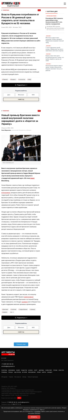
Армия (39, 372)
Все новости (18, 377)
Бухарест (13, 79)
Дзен (8, 94)
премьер (32, 309)
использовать (5, 192)
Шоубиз (30, 370)
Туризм (55, 370)
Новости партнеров (33, 377)
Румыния (5, 79)
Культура (61, 370)
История (24, 372)
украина (4, 312)
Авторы (24, 377)
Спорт (35, 370)
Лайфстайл (48, 370)
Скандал (49, 372)
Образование (32, 372)
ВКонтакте (21, 94)
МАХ (33, 94)
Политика (6, 10)
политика (13, 309)
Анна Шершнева (6, 130)
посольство (21, 79)
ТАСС (20, 27)
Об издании (4, 377)
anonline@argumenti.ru (8, 366)
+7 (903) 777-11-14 (16, 404)
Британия (5, 309)
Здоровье (41, 370)
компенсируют (28, 297)
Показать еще (21, 344)
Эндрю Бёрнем (23, 309)
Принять (34, 417)
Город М (10, 372)
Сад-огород (17, 372)
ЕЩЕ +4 (12, 312)
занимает (25, 302)
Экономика (11, 370)
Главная (11, 377)
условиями (37, 411)
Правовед (4, 372)
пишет (32, 178)
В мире (18, 370)
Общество (24, 370)
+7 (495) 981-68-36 (7, 364)
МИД (29, 79)
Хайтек (44, 372)
